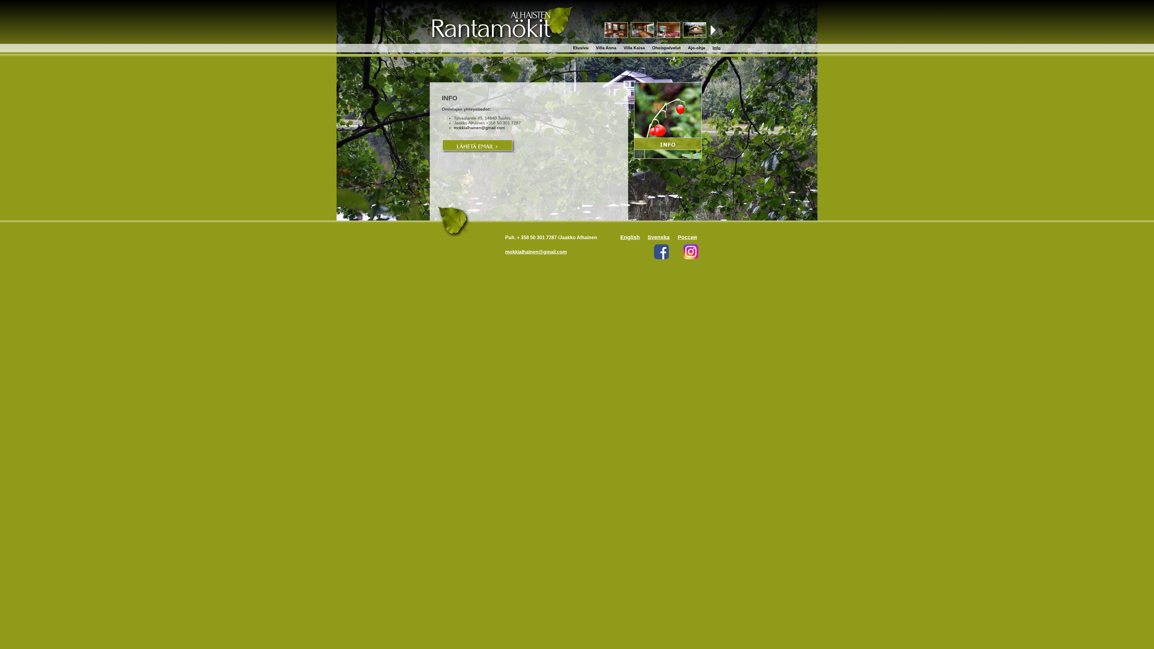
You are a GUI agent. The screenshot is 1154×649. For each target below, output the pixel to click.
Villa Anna (606, 47)
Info (717, 47)
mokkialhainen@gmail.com (479, 127)
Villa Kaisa (634, 47)
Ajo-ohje (696, 47)
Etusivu (581, 47)
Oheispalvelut (666, 47)
